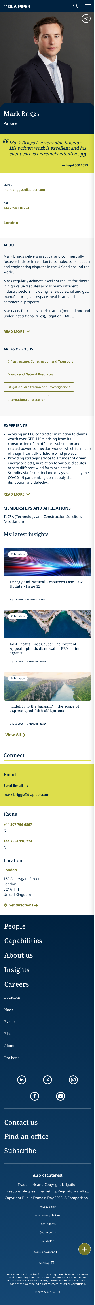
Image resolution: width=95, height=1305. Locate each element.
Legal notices (48, 1224)
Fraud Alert (47, 1241)
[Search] (75, 6)
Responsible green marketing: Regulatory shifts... (47, 1191)
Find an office (26, 1136)
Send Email (13, 785)
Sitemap (44, 1263)
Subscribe (20, 1150)
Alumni (10, 1045)
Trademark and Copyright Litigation (48, 1184)
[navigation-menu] (88, 6)
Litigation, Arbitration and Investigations (39, 387)
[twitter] (47, 1079)
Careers (16, 984)
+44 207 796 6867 (18, 824)
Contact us (21, 1122)
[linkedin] (21, 1079)
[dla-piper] (17, 6)
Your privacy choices (47, 1215)
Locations (12, 997)
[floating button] (84, 1249)
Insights (17, 969)
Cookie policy (48, 1232)
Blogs (8, 1033)
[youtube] (60, 1096)
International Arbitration (26, 399)
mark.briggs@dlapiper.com (24, 189)
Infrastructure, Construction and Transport (40, 361)
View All (13, 734)
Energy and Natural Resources (30, 374)
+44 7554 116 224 (16, 208)
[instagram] (73, 1079)
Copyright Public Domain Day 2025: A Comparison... (48, 1197)
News (8, 1009)
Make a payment (44, 1252)
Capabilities (23, 940)
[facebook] (34, 1096)
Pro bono (11, 1057)
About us (18, 955)
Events (9, 1021)
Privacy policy (47, 1207)
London (11, 222)
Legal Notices (80, 1280)
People (15, 926)
